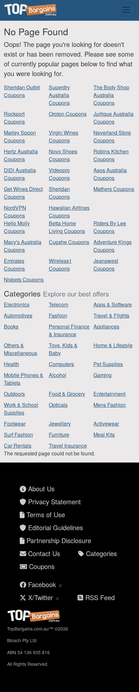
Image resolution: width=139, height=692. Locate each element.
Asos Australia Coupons (110, 174)
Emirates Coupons (14, 264)
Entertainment (109, 393)
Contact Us (43, 553)
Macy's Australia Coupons (22, 245)
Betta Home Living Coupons (67, 227)
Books (11, 326)
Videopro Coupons (59, 174)
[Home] (31, 9)
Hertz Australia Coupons (21, 155)
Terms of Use (45, 514)
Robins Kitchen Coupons (111, 155)
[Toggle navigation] (126, 9)
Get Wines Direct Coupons (23, 192)
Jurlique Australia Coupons (113, 117)
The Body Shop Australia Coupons (111, 95)
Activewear (106, 423)
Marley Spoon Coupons (20, 136)
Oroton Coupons (68, 113)
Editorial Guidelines (54, 527)
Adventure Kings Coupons (112, 245)
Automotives (18, 315)
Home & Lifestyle (113, 345)
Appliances (106, 326)
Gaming (102, 375)
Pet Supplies (108, 364)
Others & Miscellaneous (20, 349)
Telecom (58, 304)
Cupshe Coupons (69, 242)
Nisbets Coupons (24, 279)
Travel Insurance (68, 445)
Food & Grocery (67, 393)
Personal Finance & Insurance (69, 330)
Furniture (59, 434)
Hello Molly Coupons (17, 227)
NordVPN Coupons (15, 211)
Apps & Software (112, 304)
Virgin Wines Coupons (63, 136)
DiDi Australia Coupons (20, 174)
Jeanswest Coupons (105, 264)
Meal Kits (104, 434)
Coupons (41, 566)
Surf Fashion (18, 434)
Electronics (16, 304)
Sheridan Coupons (59, 192)
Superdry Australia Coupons (59, 95)
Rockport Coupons (14, 117)
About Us (40, 488)
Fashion (58, 315)
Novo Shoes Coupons (63, 155)
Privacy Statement (53, 501)
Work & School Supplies (21, 408)
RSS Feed (99, 597)
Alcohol (57, 375)
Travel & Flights (111, 315)
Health (11, 364)
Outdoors (14, 393)
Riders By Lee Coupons (109, 227)
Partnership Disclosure (58, 540)
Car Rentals (17, 445)
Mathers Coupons (113, 189)
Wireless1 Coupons (60, 264)
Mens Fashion (109, 404)
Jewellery (60, 423)
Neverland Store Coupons (112, 136)
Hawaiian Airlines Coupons (69, 211)
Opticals (58, 404)
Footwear (15, 423)
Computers (61, 364)
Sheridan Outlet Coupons (22, 91)
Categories (100, 553)
